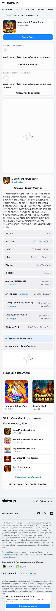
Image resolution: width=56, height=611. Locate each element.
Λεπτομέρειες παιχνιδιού (24, 9)
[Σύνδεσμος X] (45, 513)
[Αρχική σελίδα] (12, 3)
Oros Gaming (17, 182)
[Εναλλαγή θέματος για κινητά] (51, 3)
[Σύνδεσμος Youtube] (38, 513)
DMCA (23, 567)
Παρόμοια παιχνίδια (45, 9)
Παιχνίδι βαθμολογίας (28, 64)
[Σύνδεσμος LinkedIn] (51, 513)
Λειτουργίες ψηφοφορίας (28, 93)
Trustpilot (28, 573)
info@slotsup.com (8, 555)
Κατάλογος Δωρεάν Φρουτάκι (28, 188)
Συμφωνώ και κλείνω (28, 606)
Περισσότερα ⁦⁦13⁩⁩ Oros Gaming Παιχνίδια (28, 484)
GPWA (9, 567)
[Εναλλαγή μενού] (3, 3)
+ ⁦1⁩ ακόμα (11, 306)
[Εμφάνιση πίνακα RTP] (13, 233)
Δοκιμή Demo (28, 37)
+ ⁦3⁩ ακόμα (11, 284)
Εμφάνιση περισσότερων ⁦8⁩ (28, 477)
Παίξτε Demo (7, 9)
